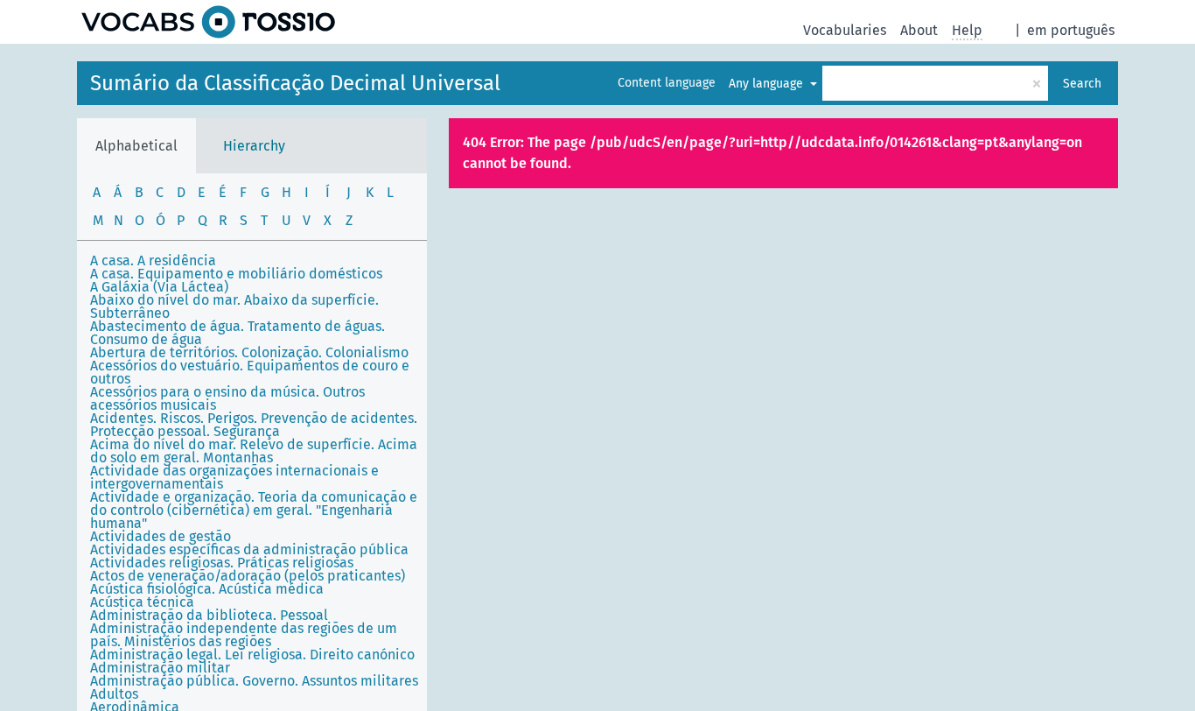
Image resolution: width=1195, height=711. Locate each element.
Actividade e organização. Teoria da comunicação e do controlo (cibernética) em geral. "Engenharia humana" (253, 510)
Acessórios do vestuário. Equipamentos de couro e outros (249, 372)
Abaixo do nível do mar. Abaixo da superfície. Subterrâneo (234, 306)
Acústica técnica (142, 602)
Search (1082, 83)
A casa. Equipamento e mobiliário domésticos (236, 273)
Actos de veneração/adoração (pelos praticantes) (247, 575)
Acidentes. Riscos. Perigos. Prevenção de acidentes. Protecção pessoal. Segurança (253, 425)
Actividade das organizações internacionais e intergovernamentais (234, 477)
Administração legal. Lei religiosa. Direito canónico (252, 654)
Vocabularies (844, 30)
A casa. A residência (153, 260)
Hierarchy (254, 145)
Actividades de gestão (160, 536)
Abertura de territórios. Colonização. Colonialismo (249, 352)
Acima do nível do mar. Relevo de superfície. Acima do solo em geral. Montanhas (253, 451)
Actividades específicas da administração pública (249, 549)
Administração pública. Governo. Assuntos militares (254, 680)
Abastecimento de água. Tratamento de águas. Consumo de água (237, 333)
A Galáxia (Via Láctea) (159, 286)
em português (1071, 30)
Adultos (114, 693)
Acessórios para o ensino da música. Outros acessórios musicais (227, 398)
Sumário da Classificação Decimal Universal (295, 83)
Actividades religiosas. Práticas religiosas (221, 562)
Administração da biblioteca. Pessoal (209, 615)
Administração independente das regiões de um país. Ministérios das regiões (243, 635)
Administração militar (160, 667)
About (919, 30)
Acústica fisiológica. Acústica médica (207, 588)
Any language (768, 83)
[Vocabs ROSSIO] (208, 22)
